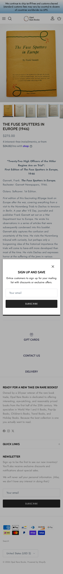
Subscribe (31, 303)
